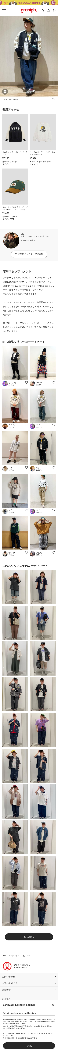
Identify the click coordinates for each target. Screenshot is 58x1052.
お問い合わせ (8, 976)
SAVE (29, 1046)
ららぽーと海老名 (28, 240)
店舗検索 (6, 990)
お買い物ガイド (9, 983)
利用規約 (6, 999)
